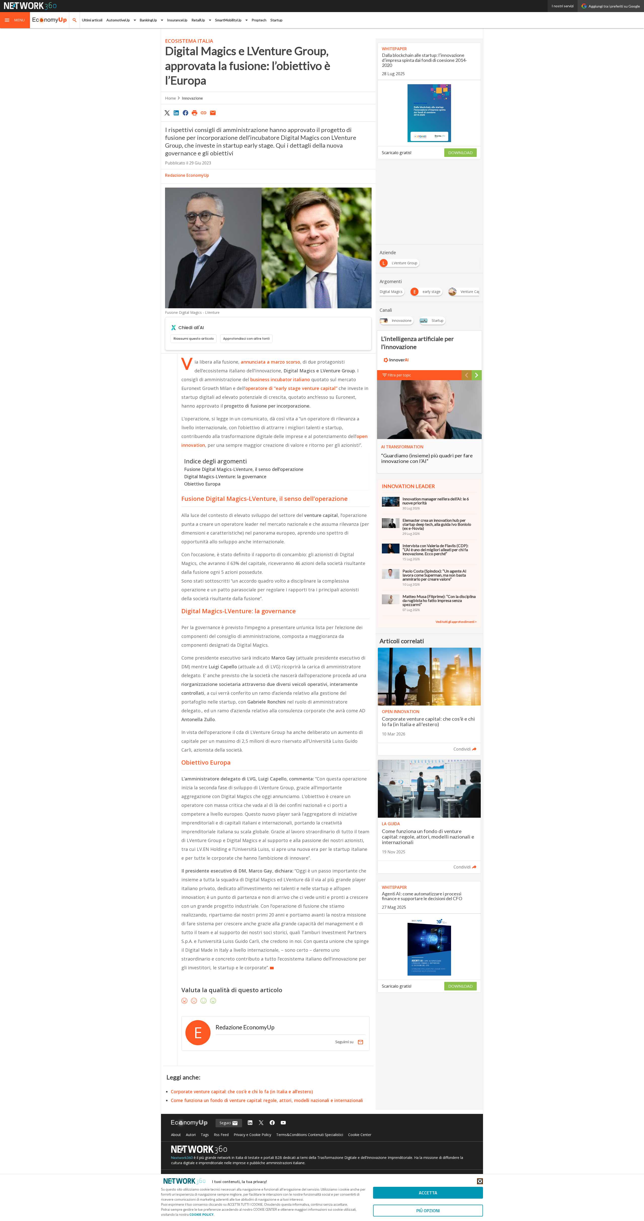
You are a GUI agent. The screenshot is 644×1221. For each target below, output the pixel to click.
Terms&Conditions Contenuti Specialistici (309, 1134)
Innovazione (192, 98)
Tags (205, 1134)
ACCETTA (428, 1192)
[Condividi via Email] (213, 112)
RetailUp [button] (198, 20)
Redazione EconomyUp (187, 175)
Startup (276, 20)
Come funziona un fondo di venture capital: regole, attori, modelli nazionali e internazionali (267, 1100)
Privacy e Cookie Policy (252, 1134)
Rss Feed (221, 1134)
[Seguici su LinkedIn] (250, 1123)
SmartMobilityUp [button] (228, 20)
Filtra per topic (399, 375)
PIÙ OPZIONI (428, 1210)
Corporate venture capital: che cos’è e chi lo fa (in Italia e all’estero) (242, 1091)
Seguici (226, 1122)
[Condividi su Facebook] (185, 112)
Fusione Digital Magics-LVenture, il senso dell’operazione (243, 469)
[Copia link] (204, 112)
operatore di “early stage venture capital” (291, 388)
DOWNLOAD (460, 152)
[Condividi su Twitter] (167, 112)
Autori (191, 1134)
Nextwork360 (182, 1157)
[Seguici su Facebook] (272, 1123)
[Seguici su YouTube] (283, 1123)
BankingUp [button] (148, 20)
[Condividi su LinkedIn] (176, 112)
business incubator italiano (279, 379)
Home (170, 98)
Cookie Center (359, 1134)
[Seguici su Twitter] (261, 1123)
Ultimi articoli (92, 20)
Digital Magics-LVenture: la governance (225, 476)
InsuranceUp (177, 20)
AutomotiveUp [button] (118, 20)
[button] (15, 20)
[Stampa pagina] (194, 112)
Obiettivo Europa (202, 484)
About (176, 1134)
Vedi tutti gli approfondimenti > (456, 622)
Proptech (259, 20)
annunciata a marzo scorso (270, 362)
